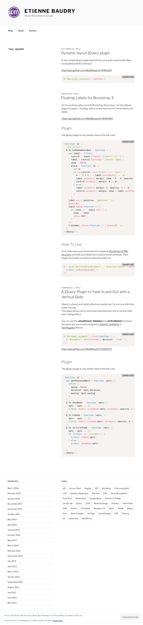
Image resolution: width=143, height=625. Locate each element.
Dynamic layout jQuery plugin (85, 53)
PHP (65, 508)
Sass (65, 513)
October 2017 (14, 514)
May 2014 (12, 540)
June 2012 (12, 597)
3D (64, 488)
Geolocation (80, 498)
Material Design (101, 503)
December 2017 (15, 504)
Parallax (115, 503)
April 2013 (12, 566)
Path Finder (128, 503)
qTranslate (85, 508)
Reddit (121, 508)
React (111, 508)
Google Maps (95, 498)
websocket (73, 518)
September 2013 (15, 556)
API (96, 488)
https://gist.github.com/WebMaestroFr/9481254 (86, 70)
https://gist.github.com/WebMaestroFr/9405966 (87, 118)
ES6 (105, 493)
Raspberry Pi (99, 508)
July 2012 (12, 592)
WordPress (87, 518)
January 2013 (14, 577)
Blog (10, 30)
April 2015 (12, 525)
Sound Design (104, 513)
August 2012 (13, 587)
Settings (91, 513)
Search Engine (77, 513)
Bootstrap (106, 488)
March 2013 (13, 571)
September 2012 (15, 582)
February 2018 (14, 493)
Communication (122, 488)
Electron (96, 493)
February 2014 (14, 551)
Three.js (125, 513)
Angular (87, 488)
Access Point (75, 488)
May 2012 (12, 603)
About (21, 30)
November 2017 (15, 509)
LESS (87, 503)
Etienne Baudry (50, 11)
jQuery (79, 503)
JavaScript (67, 503)
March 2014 (13, 545)
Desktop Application (79, 493)
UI (64, 518)
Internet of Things (113, 498)
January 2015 (14, 530)
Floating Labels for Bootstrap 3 (87, 98)
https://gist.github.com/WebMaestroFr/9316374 (86, 349)
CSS (65, 493)
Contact (33, 30)
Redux (130, 508)
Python (74, 508)
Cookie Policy (58, 620)
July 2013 (12, 561)
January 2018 (14, 498)
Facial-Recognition (119, 493)
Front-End (67, 498)
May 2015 (12, 519)
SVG (116, 513)
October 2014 (14, 535)
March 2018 (13, 488)
